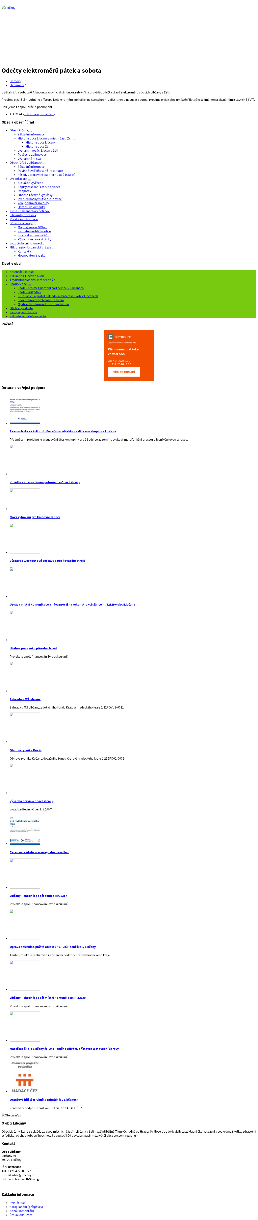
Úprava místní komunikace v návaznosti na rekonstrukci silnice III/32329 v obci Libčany (72, 604)
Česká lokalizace (21, 1215)
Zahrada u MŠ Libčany (25, 699)
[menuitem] (19, 130)
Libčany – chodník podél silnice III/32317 (38, 896)
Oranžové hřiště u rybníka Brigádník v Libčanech (44, 1099)
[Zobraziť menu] (30, 131)
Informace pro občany (39, 114)
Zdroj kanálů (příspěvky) (26, 1207)
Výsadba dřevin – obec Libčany (31, 801)
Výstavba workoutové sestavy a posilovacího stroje (47, 561)
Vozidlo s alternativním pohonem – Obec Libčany (45, 482)
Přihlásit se (17, 1203)
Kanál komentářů (22, 1211)
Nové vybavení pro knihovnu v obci (35, 517)
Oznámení (17, 85)
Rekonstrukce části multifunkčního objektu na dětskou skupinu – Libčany (63, 431)
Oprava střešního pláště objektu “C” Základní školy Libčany (53, 947)
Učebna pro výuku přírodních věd (33, 648)
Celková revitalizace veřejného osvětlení (39, 852)
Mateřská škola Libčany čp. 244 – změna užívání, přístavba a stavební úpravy (64, 1049)
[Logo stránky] (8, 8)
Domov (15, 81)
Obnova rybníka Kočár (26, 750)
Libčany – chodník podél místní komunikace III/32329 (47, 998)
